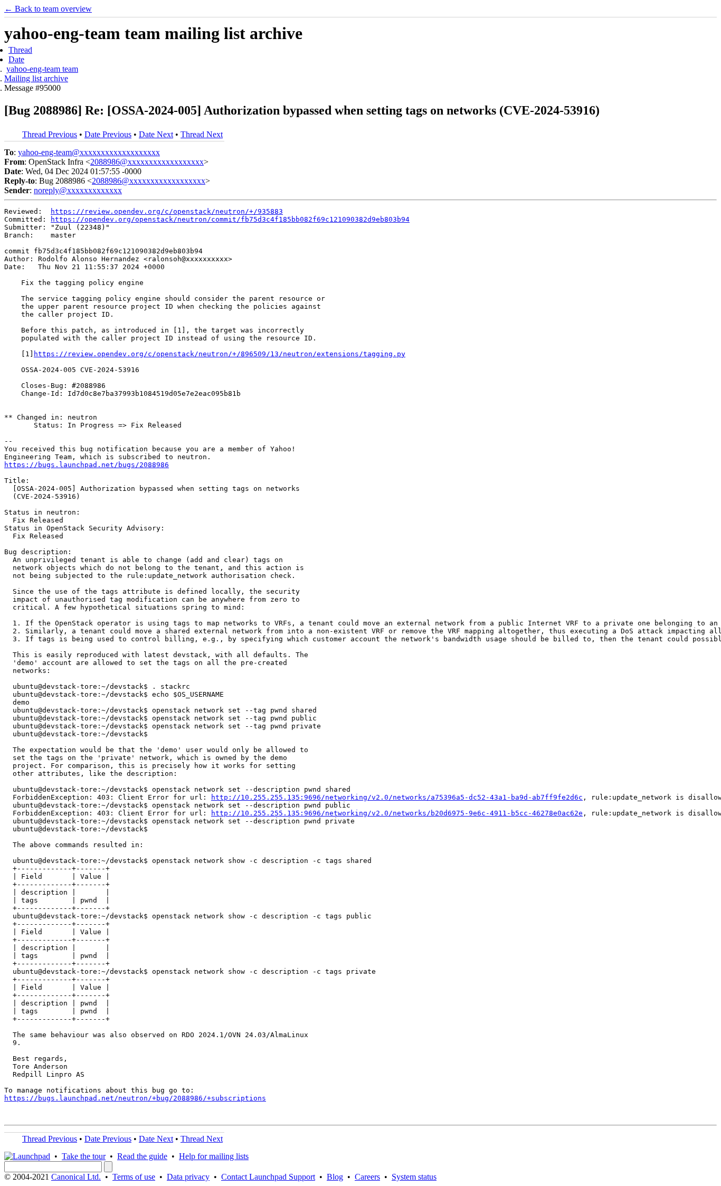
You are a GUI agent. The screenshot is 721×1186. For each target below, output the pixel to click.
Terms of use (133, 1176)
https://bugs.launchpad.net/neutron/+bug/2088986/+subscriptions (135, 1098)
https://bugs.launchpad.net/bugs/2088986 (86, 465)
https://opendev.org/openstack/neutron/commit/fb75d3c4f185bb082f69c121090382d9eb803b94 (230, 219)
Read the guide (142, 1156)
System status (414, 1176)
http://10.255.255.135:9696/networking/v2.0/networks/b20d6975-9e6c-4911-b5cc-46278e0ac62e (397, 813)
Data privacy (188, 1176)
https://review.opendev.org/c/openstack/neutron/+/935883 (167, 211)
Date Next (156, 134)
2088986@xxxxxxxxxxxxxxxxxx (147, 161)
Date (16, 59)
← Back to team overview (48, 8)
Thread (20, 49)
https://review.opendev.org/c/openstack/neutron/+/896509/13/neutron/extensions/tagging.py (219, 354)
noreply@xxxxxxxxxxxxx (78, 190)
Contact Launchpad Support (268, 1176)
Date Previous (107, 134)
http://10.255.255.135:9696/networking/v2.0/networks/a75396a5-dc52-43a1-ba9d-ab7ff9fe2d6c (397, 797)
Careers (367, 1176)
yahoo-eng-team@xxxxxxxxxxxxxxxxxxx (89, 152)
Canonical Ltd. (76, 1176)
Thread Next (202, 134)
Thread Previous (49, 134)
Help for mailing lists (214, 1156)
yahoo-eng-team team (42, 68)
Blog (335, 1176)
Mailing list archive (36, 78)
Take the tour (84, 1156)
